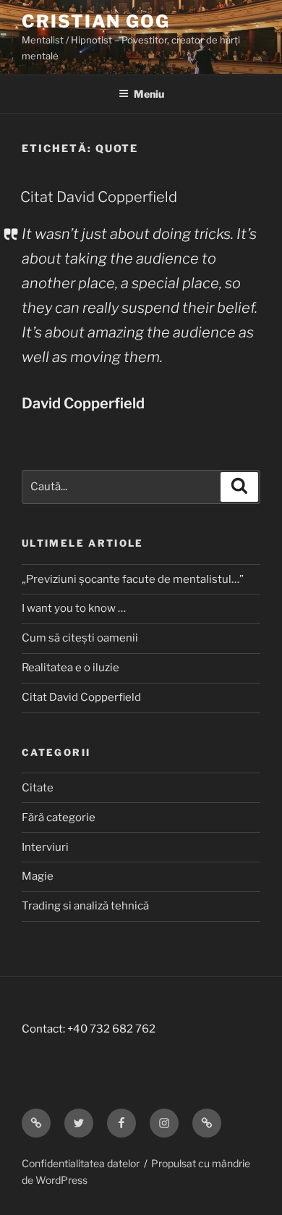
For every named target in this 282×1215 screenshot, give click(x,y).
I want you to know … (74, 608)
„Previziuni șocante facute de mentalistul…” (133, 579)
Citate (38, 787)
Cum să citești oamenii (80, 637)
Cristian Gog (96, 21)
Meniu (149, 94)
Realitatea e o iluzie (70, 667)
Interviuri (45, 847)
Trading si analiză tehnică (85, 905)
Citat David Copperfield (98, 197)
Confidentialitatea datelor (81, 1163)
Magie (38, 876)
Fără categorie (58, 817)
